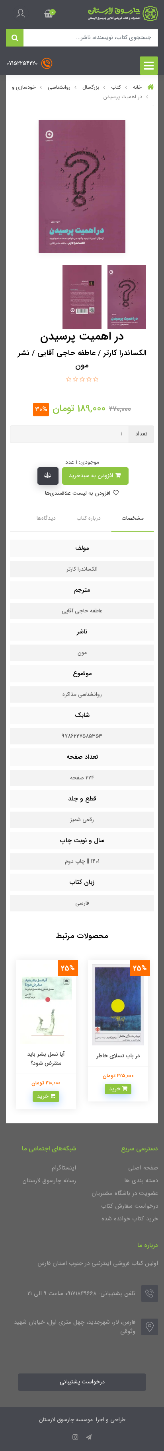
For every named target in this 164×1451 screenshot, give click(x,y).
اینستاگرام (64, 1168)
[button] (48, 13)
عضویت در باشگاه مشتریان (125, 1193)
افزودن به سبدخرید (92, 475)
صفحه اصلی (143, 1168)
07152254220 (22, 63)
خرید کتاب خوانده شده (130, 1219)
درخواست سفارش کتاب (129, 1206)
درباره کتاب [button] (88, 518)
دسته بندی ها (141, 1180)
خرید (115, 1088)
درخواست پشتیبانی (82, 1382)
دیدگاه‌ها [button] (46, 518)
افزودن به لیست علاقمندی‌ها (78, 493)
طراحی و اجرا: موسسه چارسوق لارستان (82, 1419)
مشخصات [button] (132, 518)
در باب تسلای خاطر (118, 1055)
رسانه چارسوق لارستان (49, 1180)
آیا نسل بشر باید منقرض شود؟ (46, 1058)
